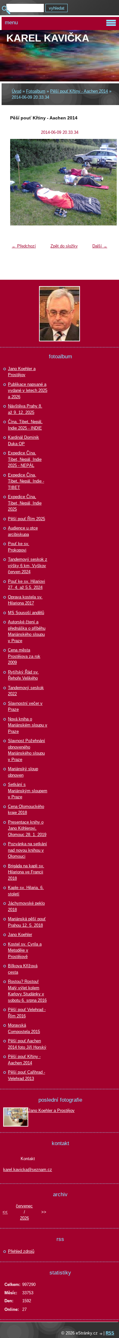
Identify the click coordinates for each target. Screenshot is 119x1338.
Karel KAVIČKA (47, 38)
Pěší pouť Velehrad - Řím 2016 (27, 1012)
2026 (24, 1218)
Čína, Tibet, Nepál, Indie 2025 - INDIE (25, 424)
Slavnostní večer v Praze (25, 706)
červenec (24, 1206)
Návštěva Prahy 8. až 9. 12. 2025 (25, 409)
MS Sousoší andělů (26, 612)
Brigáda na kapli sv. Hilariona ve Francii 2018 (26, 872)
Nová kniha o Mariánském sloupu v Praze (27, 725)
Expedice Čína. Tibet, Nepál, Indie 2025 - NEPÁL (25, 459)
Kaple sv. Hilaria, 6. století (26, 890)
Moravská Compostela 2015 (24, 1028)
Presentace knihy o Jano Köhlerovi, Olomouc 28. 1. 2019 (27, 828)
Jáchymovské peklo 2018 (26, 906)
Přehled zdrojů (21, 1251)
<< (5, 1212)
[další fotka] (100, 182)
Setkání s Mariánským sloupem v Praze (27, 790)
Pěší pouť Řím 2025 (26, 518)
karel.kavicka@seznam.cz (27, 1169)
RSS (110, 1333)
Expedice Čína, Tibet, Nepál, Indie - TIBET (26, 481)
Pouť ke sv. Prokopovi (18, 546)
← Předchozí (24, 246)
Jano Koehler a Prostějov (22, 371)
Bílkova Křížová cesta (22, 969)
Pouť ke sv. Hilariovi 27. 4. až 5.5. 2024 (26, 584)
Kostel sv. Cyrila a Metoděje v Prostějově (25, 950)
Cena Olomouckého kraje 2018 (26, 809)
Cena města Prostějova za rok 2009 (24, 656)
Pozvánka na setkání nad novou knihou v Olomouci (27, 850)
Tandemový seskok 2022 (26, 690)
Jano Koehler (20, 934)
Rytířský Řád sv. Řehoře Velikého (23, 675)
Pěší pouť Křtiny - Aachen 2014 (79, 91)
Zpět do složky (64, 246)
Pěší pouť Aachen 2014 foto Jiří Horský (27, 1044)
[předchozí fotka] (19, 182)
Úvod (16, 91)
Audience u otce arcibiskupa (23, 531)
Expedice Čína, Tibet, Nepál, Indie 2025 (25, 503)
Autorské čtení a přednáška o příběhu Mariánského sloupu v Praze (26, 631)
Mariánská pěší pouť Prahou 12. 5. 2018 (27, 922)
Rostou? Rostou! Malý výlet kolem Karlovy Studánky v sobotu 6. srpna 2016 (27, 991)
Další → (99, 246)
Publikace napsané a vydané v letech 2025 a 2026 (27, 390)
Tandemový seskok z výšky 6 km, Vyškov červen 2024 (27, 565)
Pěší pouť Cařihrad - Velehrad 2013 (26, 1075)
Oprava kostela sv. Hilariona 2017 (25, 600)
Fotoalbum (35, 91)
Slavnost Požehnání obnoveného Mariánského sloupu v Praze (26, 750)
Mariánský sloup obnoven (23, 772)
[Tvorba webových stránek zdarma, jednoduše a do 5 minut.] (101, 1333)
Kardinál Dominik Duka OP (23, 440)
